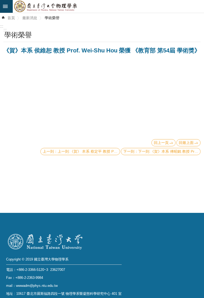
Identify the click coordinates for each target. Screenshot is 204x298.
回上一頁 (161, 142)
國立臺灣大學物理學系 (108, 6)
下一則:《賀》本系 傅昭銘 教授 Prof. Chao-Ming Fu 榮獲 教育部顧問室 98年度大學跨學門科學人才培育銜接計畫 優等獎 (169, 151)
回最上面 (186, 142)
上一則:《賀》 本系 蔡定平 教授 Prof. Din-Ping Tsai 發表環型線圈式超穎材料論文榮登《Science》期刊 (89, 151)
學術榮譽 (52, 18)
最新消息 (29, 18)
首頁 (11, 18)
